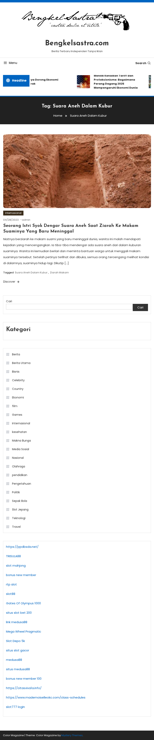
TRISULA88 (13, 556)
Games (17, 415)
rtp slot (11, 584)
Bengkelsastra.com (77, 43)
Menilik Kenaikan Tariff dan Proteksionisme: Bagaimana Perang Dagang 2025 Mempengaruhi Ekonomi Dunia (113, 82)
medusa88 (14, 660)
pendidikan (19, 475)
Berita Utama (21, 363)
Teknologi (18, 518)
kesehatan (19, 432)
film (14, 406)
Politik (16, 492)
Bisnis (15, 372)
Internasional (13, 213)
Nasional (18, 458)
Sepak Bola (19, 501)
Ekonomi (18, 397)
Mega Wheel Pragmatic (23, 631)
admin (26, 220)
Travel (16, 527)
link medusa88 (16, 622)
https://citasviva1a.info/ (24, 688)
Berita (16, 354)
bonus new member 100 (24, 678)
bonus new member (21, 575)
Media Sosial (20, 449)
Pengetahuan (21, 484)
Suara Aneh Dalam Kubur (31, 272)
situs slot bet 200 (19, 613)
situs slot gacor (17, 650)
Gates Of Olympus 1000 (23, 603)
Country (17, 389)
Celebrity (18, 380)
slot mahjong (16, 565)
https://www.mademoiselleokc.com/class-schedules (45, 697)
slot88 (10, 594)
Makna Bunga (21, 441)
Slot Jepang (20, 509)
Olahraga (18, 466)
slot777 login (15, 707)
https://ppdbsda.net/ (22, 547)
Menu (13, 63)
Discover (9, 282)
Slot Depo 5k (15, 641)
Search (140, 63)
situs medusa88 (18, 669)
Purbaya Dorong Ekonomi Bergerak (37, 82)
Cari (9, 301)
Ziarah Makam (59, 272)
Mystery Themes (72, 735)
